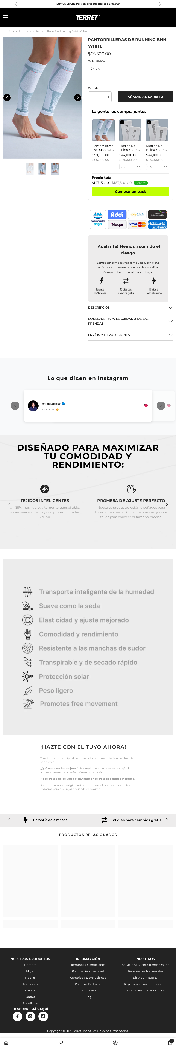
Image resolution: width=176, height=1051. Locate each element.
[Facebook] (17, 1016)
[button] (7, 98)
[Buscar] (18, 17)
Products (25, 31)
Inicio (10, 31)
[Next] (160, 4)
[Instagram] (30, 1016)
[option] (88, 4)
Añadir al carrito (145, 97)
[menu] (5, 17)
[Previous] (15, 4)
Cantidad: (94, 88)
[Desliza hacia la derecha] (166, 505)
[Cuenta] (158, 17)
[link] (88, 647)
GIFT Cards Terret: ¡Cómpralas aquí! (88, 3)
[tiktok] (43, 1016)
